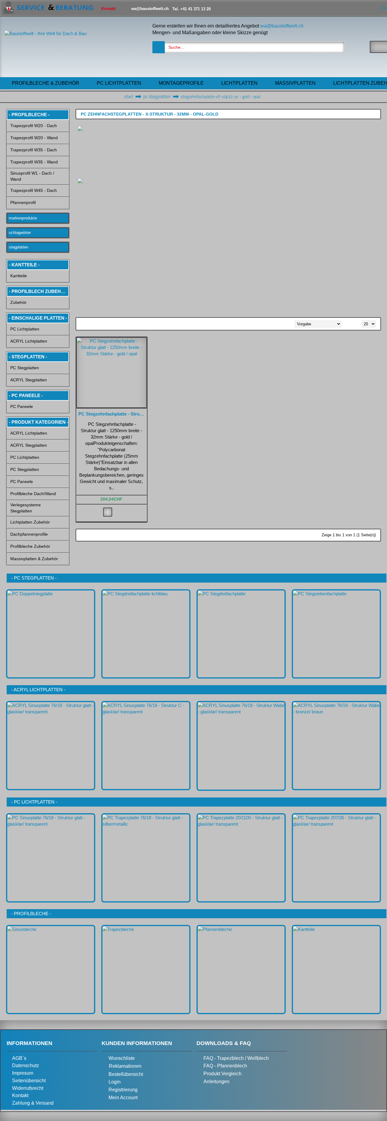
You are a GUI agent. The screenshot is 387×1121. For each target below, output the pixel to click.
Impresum (22, 1073)
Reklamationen (125, 1066)
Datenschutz (25, 1065)
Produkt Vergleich (222, 1073)
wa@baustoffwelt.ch (282, 25)
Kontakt (20, 1095)
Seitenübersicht (29, 1080)
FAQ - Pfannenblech (225, 1066)
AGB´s (19, 1058)
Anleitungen (216, 1081)
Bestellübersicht (126, 1074)
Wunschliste (122, 1058)
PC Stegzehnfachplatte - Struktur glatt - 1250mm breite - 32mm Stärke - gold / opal (112, 413)
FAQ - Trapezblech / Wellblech (236, 1058)
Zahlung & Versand (33, 1103)
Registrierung (123, 1089)
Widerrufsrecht (27, 1088)
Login (115, 1082)
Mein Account (123, 1097)
